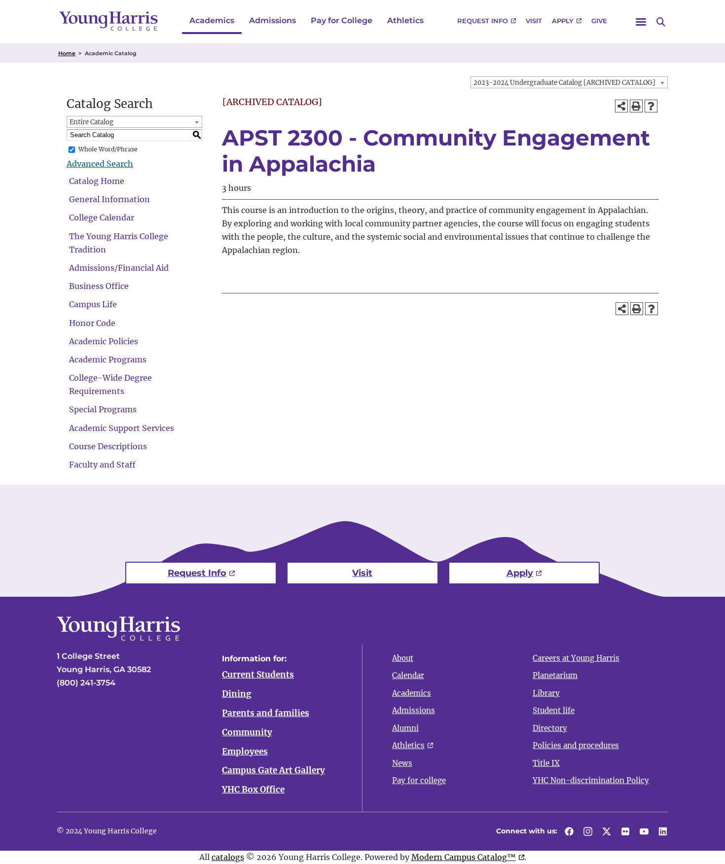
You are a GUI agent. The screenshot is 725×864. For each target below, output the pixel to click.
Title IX (546, 763)
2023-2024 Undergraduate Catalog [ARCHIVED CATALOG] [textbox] (564, 82)
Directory (550, 728)
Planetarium (555, 675)
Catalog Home (96, 181)
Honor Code (92, 323)
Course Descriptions (108, 446)
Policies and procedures (576, 745)
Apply (563, 21)
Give (599, 21)
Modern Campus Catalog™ (463, 857)
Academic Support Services (121, 428)
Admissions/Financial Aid (119, 268)
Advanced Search (100, 164)
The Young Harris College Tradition (118, 242)
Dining (237, 693)
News (402, 763)
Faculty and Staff (102, 464)
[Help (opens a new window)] (651, 106)
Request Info (482, 21)
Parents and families (265, 713)
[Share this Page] (621, 106)
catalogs (228, 857)
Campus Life (93, 304)
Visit (534, 21)
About (402, 658)
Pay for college (419, 780)
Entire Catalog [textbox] (91, 122)
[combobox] (569, 82)
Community (247, 732)
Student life (554, 710)
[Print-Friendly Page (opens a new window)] (636, 106)
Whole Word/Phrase (108, 149)
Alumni (405, 728)
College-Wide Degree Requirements (110, 384)
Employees (245, 751)
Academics (211, 20)
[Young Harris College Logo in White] (118, 638)
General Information (109, 199)
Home (66, 53)
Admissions (272, 20)
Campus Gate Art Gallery (273, 770)
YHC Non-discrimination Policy (591, 780)
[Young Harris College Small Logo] (108, 21)
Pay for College (341, 20)
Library (546, 693)
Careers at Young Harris (576, 658)
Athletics (405, 20)
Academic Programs (107, 359)
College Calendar (101, 217)
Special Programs (103, 409)
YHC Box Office (253, 789)
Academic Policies (103, 341)
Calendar (408, 675)
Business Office (99, 286)
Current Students (258, 674)
